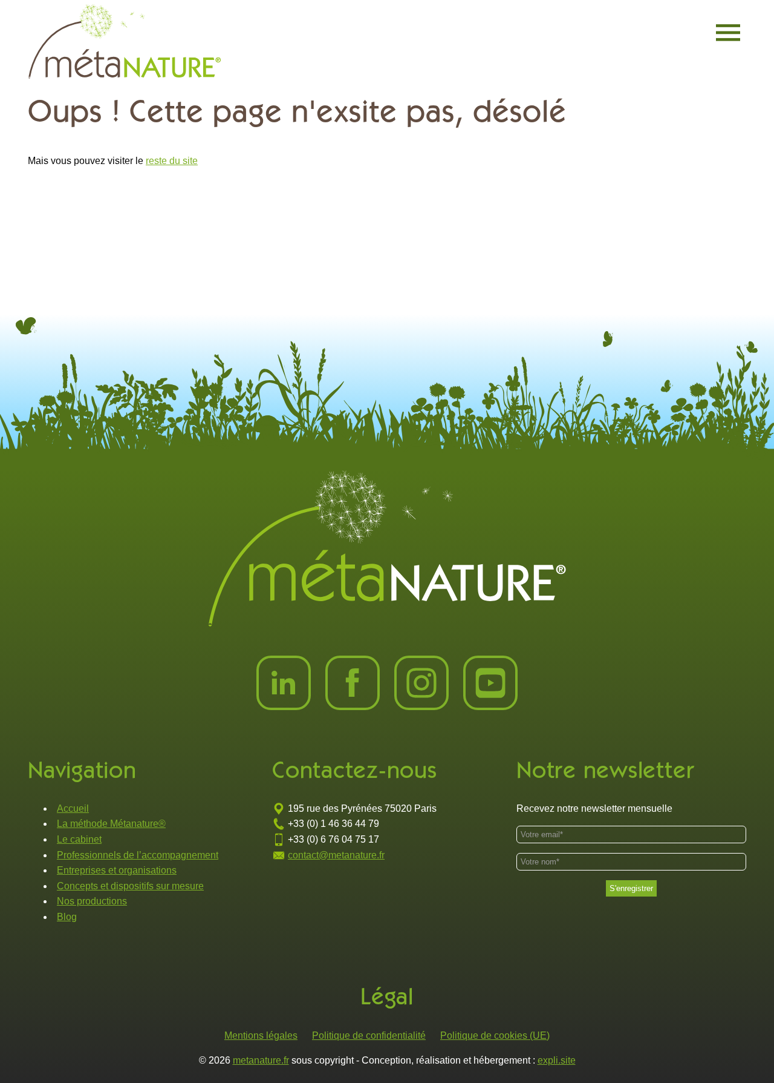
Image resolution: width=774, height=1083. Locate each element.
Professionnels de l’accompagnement (137, 855)
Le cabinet (79, 839)
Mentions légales (261, 1035)
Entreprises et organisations (117, 870)
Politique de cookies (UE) (495, 1035)
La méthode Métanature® (111, 823)
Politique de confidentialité (369, 1035)
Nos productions (92, 901)
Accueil (73, 808)
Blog (67, 917)
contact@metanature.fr (336, 855)
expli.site (557, 1060)
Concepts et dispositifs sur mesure (130, 886)
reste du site (172, 161)
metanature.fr (261, 1060)
